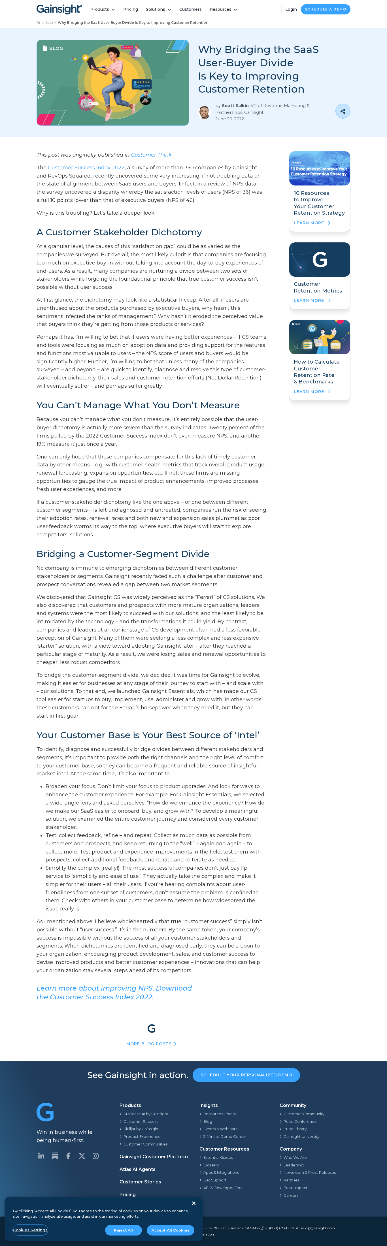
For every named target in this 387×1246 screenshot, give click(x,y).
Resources (220, 9)
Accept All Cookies (171, 1230)
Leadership (294, 1165)
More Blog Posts (148, 1043)
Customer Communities (145, 1144)
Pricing (130, 9)
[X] (81, 1155)
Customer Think (151, 155)
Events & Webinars (220, 1128)
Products (99, 9)
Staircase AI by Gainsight (146, 1113)
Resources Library (219, 1113)
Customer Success (141, 1121)
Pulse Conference (300, 1121)
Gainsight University (301, 1136)
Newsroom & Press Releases (310, 1172)
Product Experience (142, 1136)
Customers (190, 9)
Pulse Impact (295, 1187)
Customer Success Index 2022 (86, 168)
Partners (291, 1180)
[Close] (194, 1203)
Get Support (214, 1180)
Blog (49, 22)
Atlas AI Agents (138, 1169)
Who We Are (295, 1157)
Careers (291, 1195)
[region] (104, 1219)
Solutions (155, 9)
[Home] (39, 23)
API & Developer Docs (223, 1187)
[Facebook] (68, 1155)
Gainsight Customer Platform (154, 1156)
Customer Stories (140, 1182)
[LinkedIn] (41, 1155)
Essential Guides (218, 1157)
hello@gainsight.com (317, 1228)
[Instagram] (95, 1155)
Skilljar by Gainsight (141, 1128)
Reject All (123, 1230)
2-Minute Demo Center (224, 1136)
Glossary (211, 1165)
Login (291, 9)
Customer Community (304, 1113)
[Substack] (54, 1155)
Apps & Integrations (221, 1172)
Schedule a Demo (326, 9)
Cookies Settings (30, 1230)
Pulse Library (295, 1128)
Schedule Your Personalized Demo (246, 1075)
